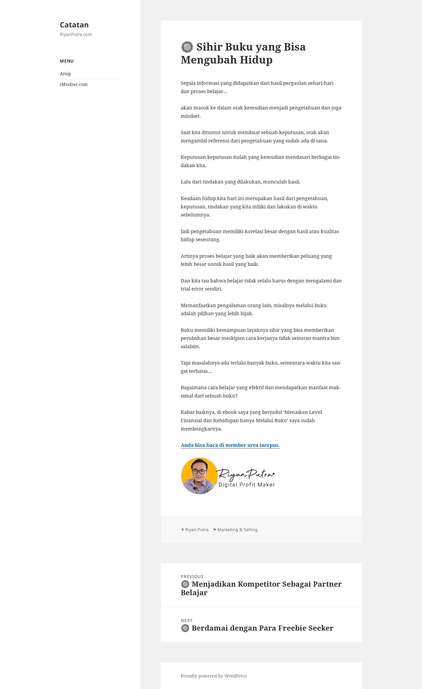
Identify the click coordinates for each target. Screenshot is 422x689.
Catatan (74, 25)
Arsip (65, 73)
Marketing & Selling (237, 529)
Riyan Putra (197, 529)
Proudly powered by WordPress (214, 676)
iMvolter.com (74, 84)
